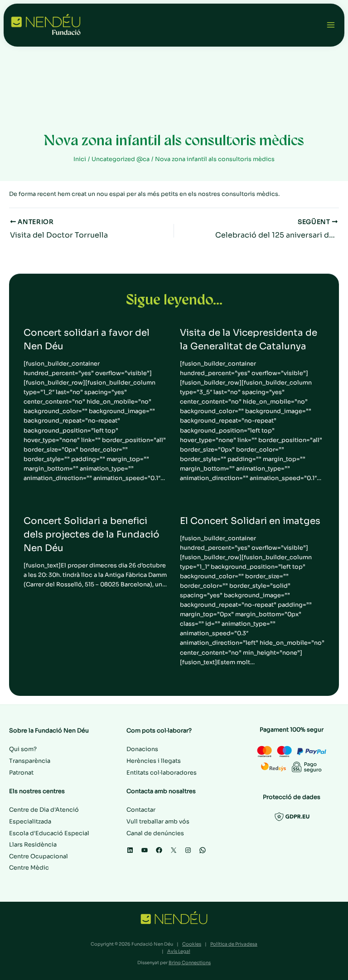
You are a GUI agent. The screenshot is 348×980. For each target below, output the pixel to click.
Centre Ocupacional (38, 856)
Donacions (142, 749)
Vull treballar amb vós (157, 821)
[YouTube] (144, 850)
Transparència (29, 761)
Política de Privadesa (233, 944)
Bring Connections (190, 963)
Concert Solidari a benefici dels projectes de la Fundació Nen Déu (92, 534)
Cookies (191, 944)
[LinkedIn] (130, 850)
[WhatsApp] (202, 850)
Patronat (21, 772)
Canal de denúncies (155, 833)
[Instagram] (188, 850)
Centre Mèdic (29, 867)
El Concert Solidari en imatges (250, 521)
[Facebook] (159, 850)
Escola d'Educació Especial (49, 833)
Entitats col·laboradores (161, 772)
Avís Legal (178, 951)
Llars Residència (33, 844)
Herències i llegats (153, 761)
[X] (173, 850)
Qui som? (23, 749)
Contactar (140, 809)
